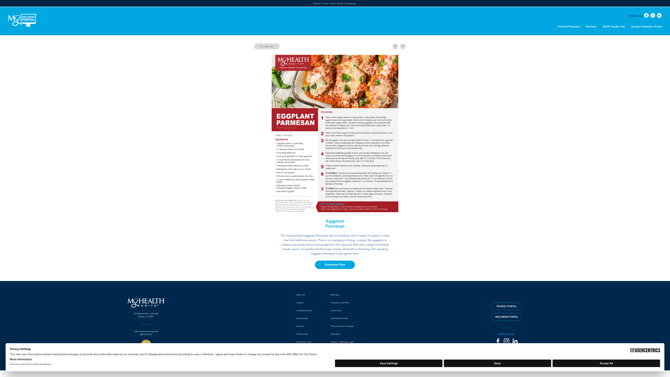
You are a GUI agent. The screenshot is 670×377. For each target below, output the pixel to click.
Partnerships (302, 318)
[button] (506, 317)
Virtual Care (336, 310)
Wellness (335, 294)
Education (335, 334)
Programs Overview (340, 302)
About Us (300, 294)
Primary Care (302, 334)
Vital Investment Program (342, 326)
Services (300, 326)
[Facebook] (646, 15)
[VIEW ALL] (395, 46)
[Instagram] (652, 15)
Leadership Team (304, 310)
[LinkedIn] (659, 15)
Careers (299, 302)
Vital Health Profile (339, 318)
